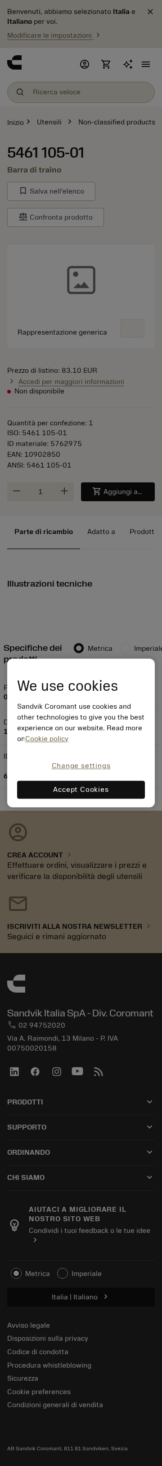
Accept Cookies (80, 790)
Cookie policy (46, 738)
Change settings (81, 765)
